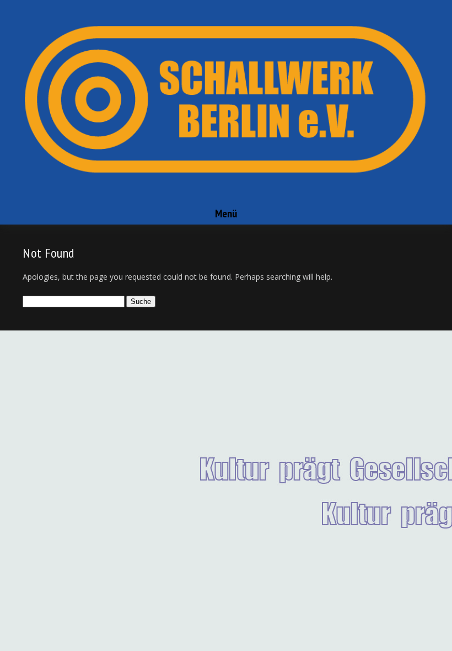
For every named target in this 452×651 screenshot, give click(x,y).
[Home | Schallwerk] (226, 198)
